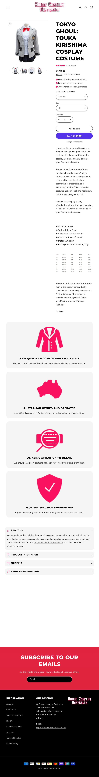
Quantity (59, 114)
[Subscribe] (69, 679)
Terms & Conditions (14, 715)
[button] (7, 7)
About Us (10, 704)
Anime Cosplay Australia (52, 768)
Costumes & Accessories (65, 92)
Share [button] (61, 311)
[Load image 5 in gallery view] (39, 70)
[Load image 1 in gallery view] (15, 70)
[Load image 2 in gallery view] (23, 70)
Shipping (59, 74)
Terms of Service (13, 738)
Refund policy (12, 743)
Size (57, 103)
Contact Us (11, 709)
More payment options (74, 142)
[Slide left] (9, 70)
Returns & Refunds (14, 726)
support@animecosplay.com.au (48, 542)
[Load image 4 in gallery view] (31, 70)
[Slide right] (47, 70)
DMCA (9, 721)
